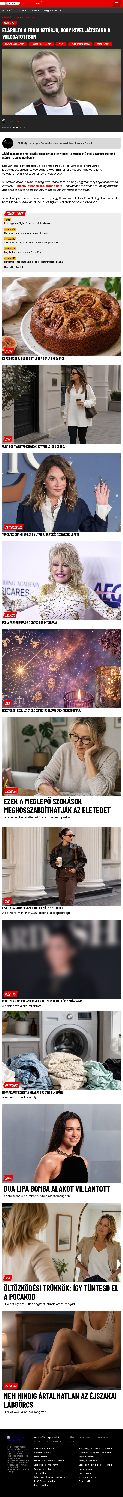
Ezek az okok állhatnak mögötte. (25, 1412)
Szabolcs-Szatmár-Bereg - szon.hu (95, 1465)
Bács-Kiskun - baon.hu (44, 1449)
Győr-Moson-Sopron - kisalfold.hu (49, 1477)
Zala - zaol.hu (85, 1481)
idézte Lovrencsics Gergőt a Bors (39, 186)
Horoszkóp (8, 10)
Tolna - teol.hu (85, 1469)
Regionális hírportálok (46, 1437)
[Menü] (117, 3)
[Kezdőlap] (10, 3)
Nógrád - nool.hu (87, 1457)
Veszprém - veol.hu (87, 1477)
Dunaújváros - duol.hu (44, 1469)
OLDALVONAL (29, 17)
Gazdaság (86, 1437)
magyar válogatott (14, 44)
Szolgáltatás (54, 1441)
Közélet (69, 1437)
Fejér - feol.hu (40, 1473)
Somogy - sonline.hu (88, 1461)
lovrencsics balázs (41, 44)
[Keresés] (109, 3)
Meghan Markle (52, 10)
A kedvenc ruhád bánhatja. (20, 1097)
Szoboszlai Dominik (28, 10)
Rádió (71, 1441)
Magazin (103, 1437)
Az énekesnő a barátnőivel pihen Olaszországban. (37, 1196)
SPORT (15, 17)
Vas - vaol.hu (85, 1473)
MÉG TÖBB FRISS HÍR (13, 266)
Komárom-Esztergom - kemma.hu (95, 1453)
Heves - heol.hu (41, 1485)
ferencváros (103, 44)
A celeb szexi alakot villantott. (21, 1006)
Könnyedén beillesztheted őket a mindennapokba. (37, 817)
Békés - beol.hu (41, 1457)
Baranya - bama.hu (43, 1453)
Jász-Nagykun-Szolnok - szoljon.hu (95, 1449)
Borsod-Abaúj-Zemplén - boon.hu (49, 1461)
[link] (9, 351)
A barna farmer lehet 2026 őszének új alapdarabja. (36, 913)
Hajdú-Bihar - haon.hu (44, 1481)
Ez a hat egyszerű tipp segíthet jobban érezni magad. (39, 1304)
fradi (61, 44)
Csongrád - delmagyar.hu (46, 1465)
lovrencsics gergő (80, 44)
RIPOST (5, 17)
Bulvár (37, 1441)
